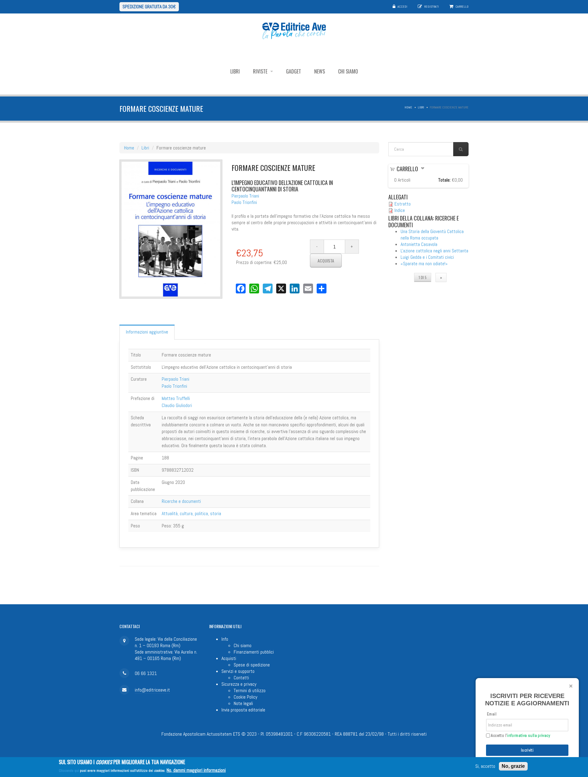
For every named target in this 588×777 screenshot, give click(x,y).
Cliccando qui (69, 770)
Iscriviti (527, 750)
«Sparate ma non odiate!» (424, 263)
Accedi (402, 7)
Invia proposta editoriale (243, 710)
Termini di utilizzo (250, 690)
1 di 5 (423, 277)
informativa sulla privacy (528, 735)
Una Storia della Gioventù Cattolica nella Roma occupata (432, 234)
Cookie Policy (245, 697)
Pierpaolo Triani (245, 196)
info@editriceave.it (152, 690)
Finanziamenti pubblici (254, 652)
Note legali (243, 703)
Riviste (261, 71)
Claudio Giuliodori (177, 405)
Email (491, 714)
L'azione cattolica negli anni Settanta (434, 250)
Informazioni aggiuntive (147, 332)
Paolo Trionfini (244, 202)
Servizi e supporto (237, 671)
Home (408, 107)
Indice (399, 210)
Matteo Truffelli (176, 398)
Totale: (444, 180)
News (319, 71)
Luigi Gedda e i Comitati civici (427, 257)
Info (224, 639)
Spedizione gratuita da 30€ (149, 6)
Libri (235, 71)
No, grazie (513, 766)
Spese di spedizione (252, 665)
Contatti (241, 677)
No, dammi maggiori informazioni (196, 770)
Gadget (293, 71)
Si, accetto (485, 766)
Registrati (431, 7)
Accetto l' (520, 735)
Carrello (462, 7)
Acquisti (228, 658)
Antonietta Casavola (419, 244)
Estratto (402, 204)
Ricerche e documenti (181, 501)
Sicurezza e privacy (238, 684)
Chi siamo (348, 71)
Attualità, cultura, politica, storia (191, 513)
